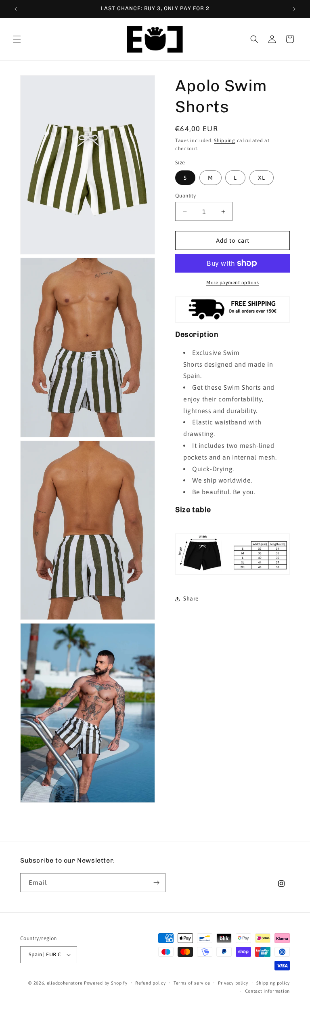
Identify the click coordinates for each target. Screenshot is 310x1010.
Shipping (224, 140)
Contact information (267, 991)
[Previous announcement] (16, 9)
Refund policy (150, 983)
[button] (17, 39)
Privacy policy (233, 983)
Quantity (185, 196)
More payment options (232, 283)
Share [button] (191, 598)
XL (261, 177)
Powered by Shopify (106, 983)
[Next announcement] (294, 9)
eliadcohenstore (65, 983)
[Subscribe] (156, 882)
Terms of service (192, 983)
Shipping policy (273, 983)
